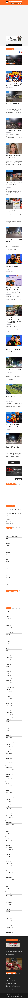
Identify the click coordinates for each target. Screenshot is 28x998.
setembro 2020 (8, 774)
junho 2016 (8, 891)
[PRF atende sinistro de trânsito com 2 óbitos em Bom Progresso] (14, 175)
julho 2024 (8, 668)
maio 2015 (7, 920)
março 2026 (8, 623)
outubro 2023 (8, 689)
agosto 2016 (8, 886)
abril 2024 (7, 675)
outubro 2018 (8, 826)
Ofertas (11, 72)
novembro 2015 (8, 907)
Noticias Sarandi (9, 566)
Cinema (7, 538)
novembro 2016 (8, 879)
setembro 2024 (8, 664)
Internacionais (8, 554)
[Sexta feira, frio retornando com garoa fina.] (14, 96)
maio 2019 (7, 810)
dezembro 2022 (8, 712)
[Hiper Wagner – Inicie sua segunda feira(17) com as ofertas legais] (14, 417)
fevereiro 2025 (8, 652)
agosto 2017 (8, 858)
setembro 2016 (8, 884)
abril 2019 (7, 813)
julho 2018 (8, 833)
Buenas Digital (19, 996)
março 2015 (8, 925)
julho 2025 (8, 641)
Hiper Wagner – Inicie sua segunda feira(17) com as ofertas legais (12, 426)
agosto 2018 (8, 831)
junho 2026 (8, 616)
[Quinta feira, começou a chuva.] (14, 123)
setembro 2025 (8, 636)
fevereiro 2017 (8, 872)
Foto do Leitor (8, 550)
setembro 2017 (8, 856)
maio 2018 (7, 838)
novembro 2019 (8, 797)
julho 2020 (8, 778)
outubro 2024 (8, 662)
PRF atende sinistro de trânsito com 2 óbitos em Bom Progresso (14, 184)
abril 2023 (7, 703)
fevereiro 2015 (8, 927)
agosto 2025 (8, 639)
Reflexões (7, 579)
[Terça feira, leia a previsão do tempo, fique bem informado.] (14, 362)
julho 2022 (8, 723)
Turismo (7, 586)
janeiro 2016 (8, 902)
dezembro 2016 (8, 877)
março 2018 (8, 842)
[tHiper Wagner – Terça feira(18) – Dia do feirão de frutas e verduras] (14, 340)
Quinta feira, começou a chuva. (13, 61)
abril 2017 (7, 868)
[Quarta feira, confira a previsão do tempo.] (14, 232)
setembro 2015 (8, 911)
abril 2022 (7, 730)
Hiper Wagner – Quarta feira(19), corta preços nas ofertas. (13, 267)
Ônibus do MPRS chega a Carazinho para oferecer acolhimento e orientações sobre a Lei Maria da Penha (13, 290)
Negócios (7, 561)
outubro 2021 (8, 744)
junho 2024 (8, 671)
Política (7, 575)
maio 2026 (7, 618)
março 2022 (8, 733)
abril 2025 (7, 648)
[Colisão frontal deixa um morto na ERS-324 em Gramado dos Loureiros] (14, 389)
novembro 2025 (8, 632)
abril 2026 (7, 620)
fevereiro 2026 (8, 625)
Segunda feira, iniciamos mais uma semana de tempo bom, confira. (13, 447)
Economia (7, 545)
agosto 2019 (8, 804)
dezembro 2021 (8, 739)
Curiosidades (8, 543)
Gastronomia (8, 552)
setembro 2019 (8, 801)
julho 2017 (8, 861)
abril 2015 (7, 923)
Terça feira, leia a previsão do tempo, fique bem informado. (13, 370)
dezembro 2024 (8, 657)
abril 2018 (7, 840)
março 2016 (8, 897)
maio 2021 (7, 755)
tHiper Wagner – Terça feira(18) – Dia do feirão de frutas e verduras (13, 349)
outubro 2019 (8, 799)
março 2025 (8, 650)
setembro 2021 (8, 746)
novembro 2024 (8, 659)
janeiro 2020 (8, 792)
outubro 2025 (8, 634)
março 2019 (8, 815)
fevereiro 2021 (8, 762)
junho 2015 (8, 918)
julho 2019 (8, 806)
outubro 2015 (8, 909)
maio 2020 (7, 783)
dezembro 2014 (8, 932)
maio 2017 (7, 865)
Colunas (7, 540)
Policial (11, 305)
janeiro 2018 (8, 847)
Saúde (7, 584)
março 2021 (8, 760)
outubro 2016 (8, 881)
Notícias (7, 55)
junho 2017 (8, 863)
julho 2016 (8, 888)
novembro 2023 (8, 687)
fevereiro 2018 (8, 845)
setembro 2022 (8, 719)
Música (7, 559)
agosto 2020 (8, 776)
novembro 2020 (8, 769)
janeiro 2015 (8, 929)
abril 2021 (7, 758)
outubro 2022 (8, 717)
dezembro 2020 (8, 767)
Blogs (7, 534)
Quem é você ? (8, 577)
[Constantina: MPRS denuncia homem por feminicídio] (14, 148)
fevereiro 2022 (8, 735)
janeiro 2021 (8, 765)
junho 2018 (8, 836)
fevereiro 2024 (8, 680)
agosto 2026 (8, 611)
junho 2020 (8, 781)
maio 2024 (7, 673)
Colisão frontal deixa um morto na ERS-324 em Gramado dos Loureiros (14, 397)
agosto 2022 (8, 721)
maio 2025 (7, 646)
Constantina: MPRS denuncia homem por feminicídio (13, 156)
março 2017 (8, 870)
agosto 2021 (8, 749)
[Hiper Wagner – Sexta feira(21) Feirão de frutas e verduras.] (14, 76)
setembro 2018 (8, 829)
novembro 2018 (8, 824)
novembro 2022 (8, 714)
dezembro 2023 (8, 684)
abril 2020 (7, 785)
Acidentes (7, 170)
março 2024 (8, 678)
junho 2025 (8, 643)
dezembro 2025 (8, 630)
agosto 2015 (8, 913)
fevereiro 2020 (8, 790)
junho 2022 (8, 726)
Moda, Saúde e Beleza (10, 556)
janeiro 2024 (8, 682)
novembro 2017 (8, 852)
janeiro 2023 (8, 710)
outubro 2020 (8, 771)
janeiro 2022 (8, 737)
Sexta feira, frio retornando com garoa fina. (13, 104)
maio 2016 (7, 893)
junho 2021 (8, 753)
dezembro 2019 (8, 794)
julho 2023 (8, 696)
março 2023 (8, 705)
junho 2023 (8, 698)
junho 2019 (8, 808)
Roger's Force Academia (10, 582)
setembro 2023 (8, 691)
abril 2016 (7, 895)
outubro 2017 (8, 854)
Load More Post (14, 462)
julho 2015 (8, 916)
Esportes (7, 547)
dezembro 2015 (8, 904)
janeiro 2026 (8, 627)
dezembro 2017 (8, 849)
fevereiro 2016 (8, 900)
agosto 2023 (8, 694)
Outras (7, 570)
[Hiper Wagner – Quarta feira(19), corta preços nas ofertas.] (14, 259)
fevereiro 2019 (8, 817)
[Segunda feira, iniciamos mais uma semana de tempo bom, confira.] (14, 438)
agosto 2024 (8, 666)
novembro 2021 (8, 742)
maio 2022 (7, 728)
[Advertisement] (14, 21)
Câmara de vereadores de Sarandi (12, 536)
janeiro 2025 (8, 655)
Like (14, 63)
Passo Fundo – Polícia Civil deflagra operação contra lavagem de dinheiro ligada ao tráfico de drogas (13, 320)
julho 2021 (8, 751)
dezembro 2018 (8, 822)
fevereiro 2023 (8, 707)
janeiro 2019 (8, 820)
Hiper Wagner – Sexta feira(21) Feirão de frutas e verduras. (14, 84)
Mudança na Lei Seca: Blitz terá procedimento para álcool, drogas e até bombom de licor (14, 212)
